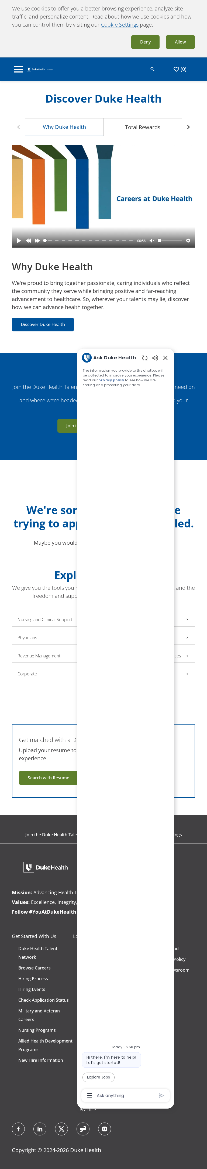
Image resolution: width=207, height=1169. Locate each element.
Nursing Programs (37, 1030)
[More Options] (89, 1095)
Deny (145, 42)
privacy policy (111, 380)
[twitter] (61, 1129)
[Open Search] (152, 69)
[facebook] (18, 1129)
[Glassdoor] (83, 1129)
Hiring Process (33, 979)
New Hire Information (40, 1060)
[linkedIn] (39, 1129)
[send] (161, 1095)
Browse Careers (34, 968)
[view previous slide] (18, 127)
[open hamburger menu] (18, 69)
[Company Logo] (40, 69)
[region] (125, 726)
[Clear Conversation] (145, 357)
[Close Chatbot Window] (165, 357)
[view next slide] (188, 127)
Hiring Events (31, 989)
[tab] (64, 127)
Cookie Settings (120, 24)
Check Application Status (43, 1000)
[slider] (88, 240)
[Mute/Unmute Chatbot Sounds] (155, 357)
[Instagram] (104, 1129)
